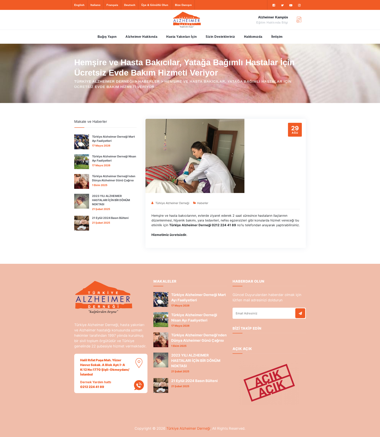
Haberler (202, 203)
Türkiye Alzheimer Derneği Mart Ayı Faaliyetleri (113, 138)
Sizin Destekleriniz (220, 36)
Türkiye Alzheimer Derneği (172, 203)
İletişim (277, 36)
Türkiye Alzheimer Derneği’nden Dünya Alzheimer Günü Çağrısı (113, 178)
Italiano (95, 5)
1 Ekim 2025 (99, 185)
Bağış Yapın (107, 36)
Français (112, 5)
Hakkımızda (253, 36)
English (79, 5)
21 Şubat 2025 (101, 209)
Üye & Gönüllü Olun (154, 5)
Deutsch (129, 5)
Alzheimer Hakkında (141, 36)
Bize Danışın (183, 5)
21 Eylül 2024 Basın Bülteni (110, 217)
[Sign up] (300, 313)
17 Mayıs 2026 (101, 145)
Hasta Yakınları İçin (181, 36)
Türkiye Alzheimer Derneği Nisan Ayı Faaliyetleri (114, 158)
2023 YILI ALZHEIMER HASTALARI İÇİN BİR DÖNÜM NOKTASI (111, 200)
